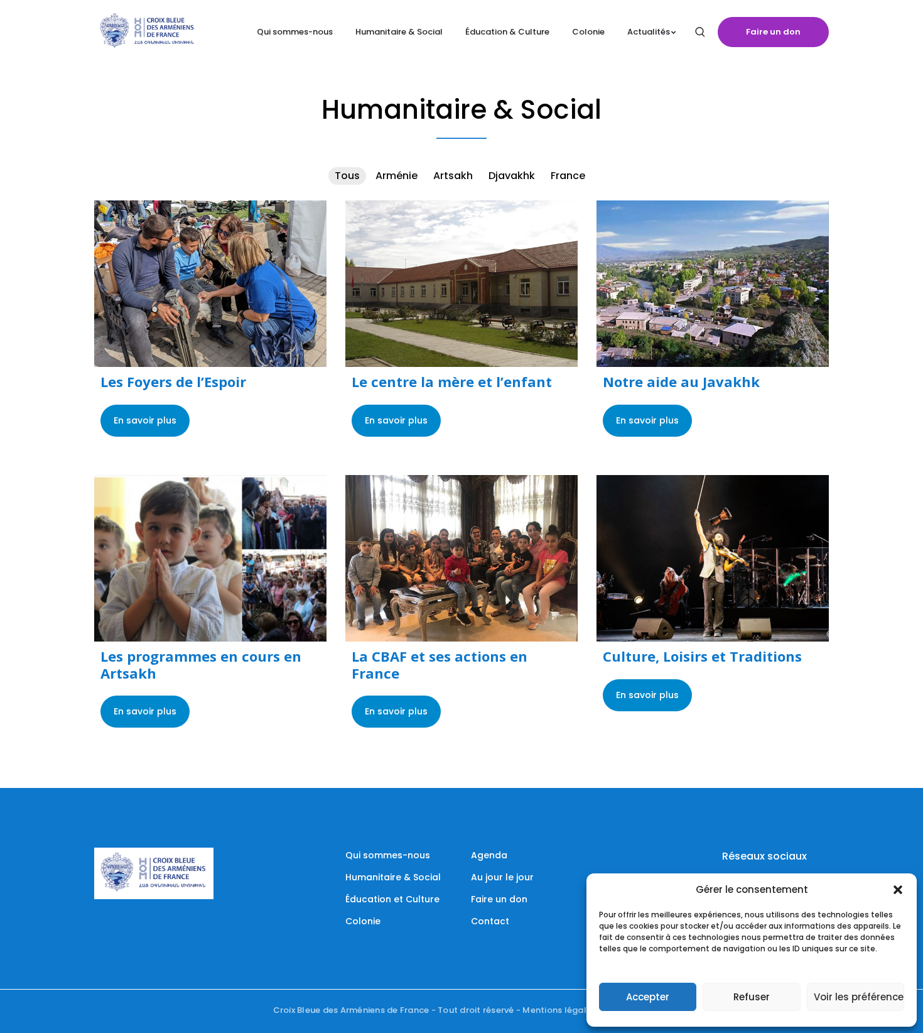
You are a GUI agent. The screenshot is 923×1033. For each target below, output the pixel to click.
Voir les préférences (859, 996)
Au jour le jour (502, 877)
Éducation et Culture (392, 899)
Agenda (489, 855)
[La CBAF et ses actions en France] (461, 558)
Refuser (751, 996)
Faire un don (773, 32)
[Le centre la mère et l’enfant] (461, 283)
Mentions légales (559, 1010)
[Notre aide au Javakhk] (712, 283)
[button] (898, 889)
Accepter (647, 996)
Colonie (363, 921)
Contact (490, 921)
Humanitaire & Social (393, 877)
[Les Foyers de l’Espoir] (210, 283)
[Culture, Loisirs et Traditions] (712, 558)
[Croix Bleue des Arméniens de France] (147, 31)
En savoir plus (145, 420)
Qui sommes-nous (387, 855)
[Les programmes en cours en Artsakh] (210, 558)
